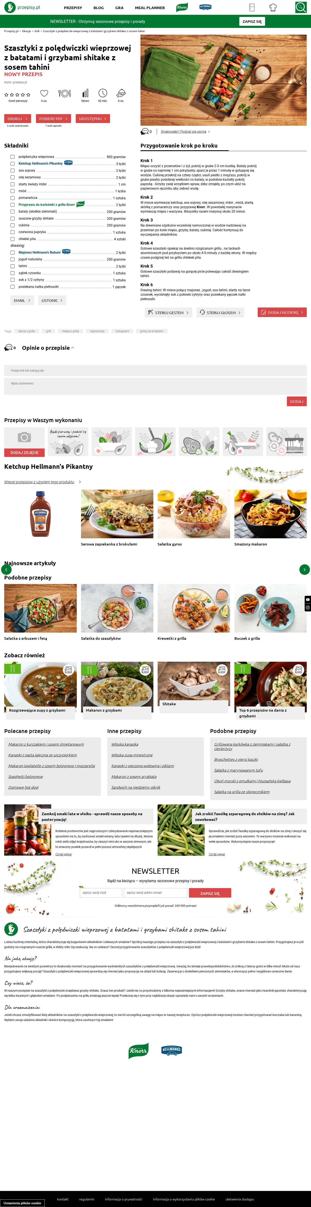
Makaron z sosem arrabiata (133, 776)
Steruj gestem (169, 312)
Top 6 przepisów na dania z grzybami (263, 713)
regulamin (86, 1199)
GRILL (48, 331)
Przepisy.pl (11, 31)
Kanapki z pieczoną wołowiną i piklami (142, 765)
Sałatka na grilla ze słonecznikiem (242, 791)
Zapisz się (210, 893)
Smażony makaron (250, 544)
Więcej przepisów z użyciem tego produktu (39, 482)
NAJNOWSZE (97, 331)
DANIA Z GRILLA (26, 331)
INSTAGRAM (122, 331)
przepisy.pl (20, 82)
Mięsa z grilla (70, 331)
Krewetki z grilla (172, 638)
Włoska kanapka (124, 744)
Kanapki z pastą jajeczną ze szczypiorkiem (42, 755)
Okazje (26, 31)
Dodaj (296, 401)
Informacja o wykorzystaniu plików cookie (184, 1199)
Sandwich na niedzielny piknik (135, 787)
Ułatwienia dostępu (240, 1199)
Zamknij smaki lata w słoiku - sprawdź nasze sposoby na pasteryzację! (92, 816)
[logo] (22, 7)
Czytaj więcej (63, 854)
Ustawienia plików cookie (22, 1203)
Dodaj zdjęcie (25, 452)
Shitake (169, 703)
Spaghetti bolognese (25, 776)
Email (20, 300)
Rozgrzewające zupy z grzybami (37, 710)
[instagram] (308, 607)
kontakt (63, 1199)
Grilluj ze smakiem (151, 331)
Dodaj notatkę (283, 312)
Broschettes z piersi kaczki (236, 759)
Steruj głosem (221, 312)
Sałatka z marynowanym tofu (238, 770)
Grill (36, 31)
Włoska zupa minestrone (132, 755)
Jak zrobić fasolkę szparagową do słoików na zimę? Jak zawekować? (244, 816)
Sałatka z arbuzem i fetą (25, 638)
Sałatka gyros (170, 544)
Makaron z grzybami (104, 710)
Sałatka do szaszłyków (101, 638)
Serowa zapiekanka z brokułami (109, 544)
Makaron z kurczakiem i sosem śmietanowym (46, 744)
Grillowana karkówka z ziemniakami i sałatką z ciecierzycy (252, 746)
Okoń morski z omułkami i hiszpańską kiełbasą (252, 781)
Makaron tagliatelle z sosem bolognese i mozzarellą (51, 765)
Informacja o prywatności (123, 1199)
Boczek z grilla (247, 638)
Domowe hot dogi (23, 787)
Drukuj (15, 118)
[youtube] (308, 600)
